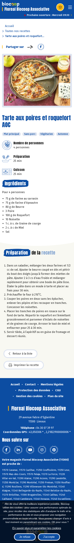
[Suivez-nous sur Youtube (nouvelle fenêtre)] (30, 450)
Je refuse (24, 536)
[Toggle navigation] (70, 8)
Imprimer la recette (26, 365)
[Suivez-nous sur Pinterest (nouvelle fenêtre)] (54, 450)
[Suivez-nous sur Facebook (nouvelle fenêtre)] (6, 450)
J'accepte (49, 536)
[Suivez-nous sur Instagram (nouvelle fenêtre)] (42, 450)
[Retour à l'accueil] (10, 4)
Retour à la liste (22, 353)
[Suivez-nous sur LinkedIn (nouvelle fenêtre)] (18, 450)
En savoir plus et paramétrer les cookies (36, 528)
